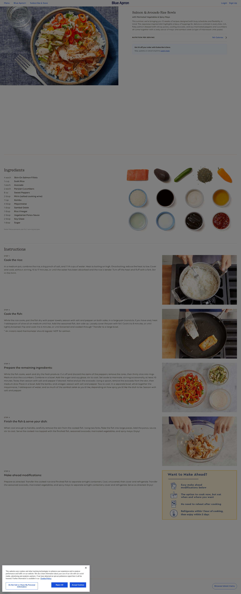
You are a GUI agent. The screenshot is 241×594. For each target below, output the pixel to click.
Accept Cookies (78, 585)
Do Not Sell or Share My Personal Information (22, 586)
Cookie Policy (46, 578)
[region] (46, 578)
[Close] (86, 568)
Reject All (59, 585)
